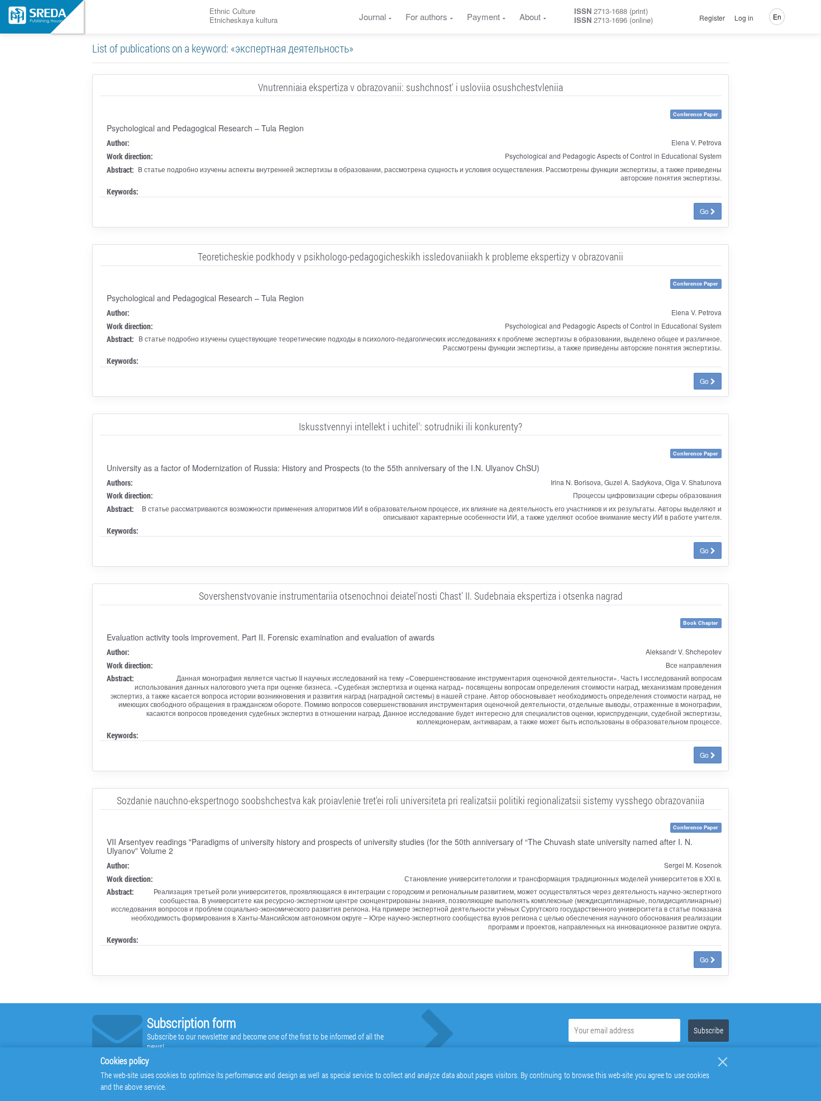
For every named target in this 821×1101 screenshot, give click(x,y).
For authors (426, 16)
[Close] (723, 1062)
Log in (743, 17)
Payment (483, 16)
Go (705, 211)
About (530, 16)
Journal (372, 16)
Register (712, 17)
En (777, 16)
